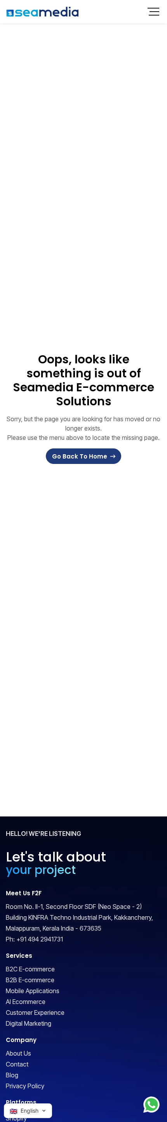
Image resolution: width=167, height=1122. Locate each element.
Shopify (16, 1118)
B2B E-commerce (30, 980)
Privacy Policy (25, 1086)
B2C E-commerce (30, 969)
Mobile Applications (32, 991)
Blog (12, 1075)
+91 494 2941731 (39, 939)
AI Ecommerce (25, 1002)
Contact (17, 1064)
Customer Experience (35, 1012)
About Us (18, 1053)
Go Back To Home (79, 456)
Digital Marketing (28, 1023)
